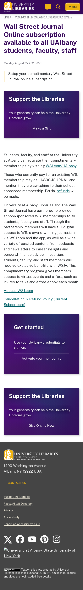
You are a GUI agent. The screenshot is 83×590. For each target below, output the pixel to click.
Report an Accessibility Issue (22, 524)
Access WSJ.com (18, 290)
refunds (63, 191)
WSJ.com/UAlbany (61, 166)
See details (44, 576)
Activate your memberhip (41, 358)
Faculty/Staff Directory (18, 503)
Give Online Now (41, 425)
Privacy (8, 510)
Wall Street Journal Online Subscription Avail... (43, 16)
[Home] (19, 7)
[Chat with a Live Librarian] (48, 7)
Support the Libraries (17, 496)
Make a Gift (41, 128)
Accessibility (11, 517)
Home (7, 16)
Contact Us (17, 482)
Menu (73, 7)
